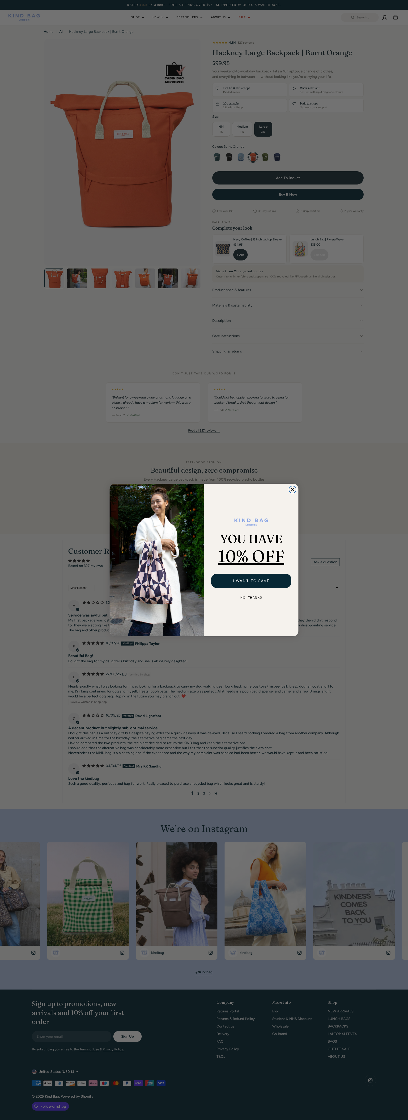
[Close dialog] (292, 489)
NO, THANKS (251, 597)
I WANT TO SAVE (251, 581)
